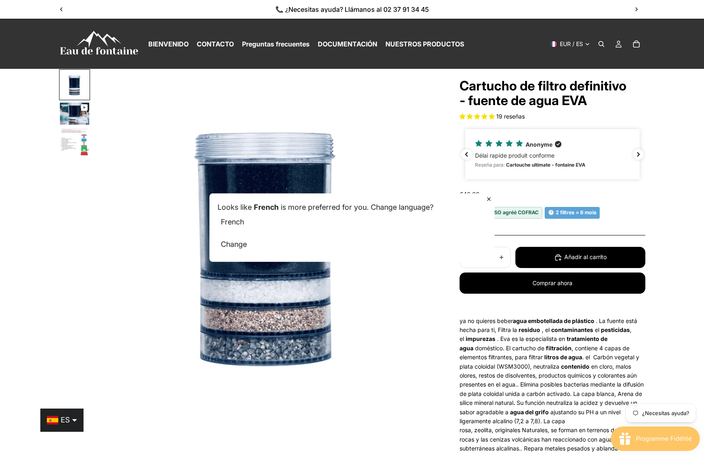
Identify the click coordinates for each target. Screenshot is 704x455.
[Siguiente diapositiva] (636, 9)
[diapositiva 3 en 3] (74, 142)
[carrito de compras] (636, 44)
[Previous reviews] (466, 154)
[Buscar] (601, 44)
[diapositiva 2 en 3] (74, 114)
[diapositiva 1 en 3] (74, 84)
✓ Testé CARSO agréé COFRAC (501, 212)
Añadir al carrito (585, 256)
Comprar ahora (552, 282)
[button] (478, 116)
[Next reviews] (638, 154)
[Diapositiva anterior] (61, 9)
